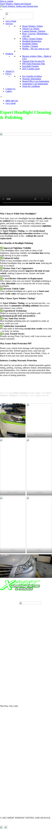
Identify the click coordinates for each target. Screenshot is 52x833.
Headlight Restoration (31, 41)
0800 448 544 (12, 101)
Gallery (9, 91)
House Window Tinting (32, 26)
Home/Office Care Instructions (35, 81)
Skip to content (6, 1)
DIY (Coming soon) (31, 69)
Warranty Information (31, 79)
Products (9, 53)
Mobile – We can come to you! (35, 48)
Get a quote (11, 103)
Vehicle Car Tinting (30, 28)
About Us (10, 71)
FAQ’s (8, 74)
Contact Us (10, 89)
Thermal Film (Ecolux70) (33, 61)
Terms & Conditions (31, 86)
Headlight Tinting (30, 43)
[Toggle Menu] (1, 9)
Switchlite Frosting (30, 66)
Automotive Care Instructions (35, 84)
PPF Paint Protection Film (33, 64)
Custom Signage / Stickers (33, 31)
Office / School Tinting (32, 38)
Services (9, 23)
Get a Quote (11, 21)
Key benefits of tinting (32, 76)
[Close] (1, 96)
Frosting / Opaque (30, 46)
